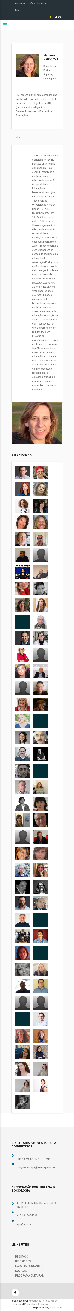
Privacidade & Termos (36, 1304)
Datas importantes (29, 1266)
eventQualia (56, 1307)
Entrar (59, 16)
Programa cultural (29, 1275)
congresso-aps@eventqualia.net (31, 3)
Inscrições (23, 1261)
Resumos (21, 1256)
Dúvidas (21, 1270)
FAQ (17, 10)
